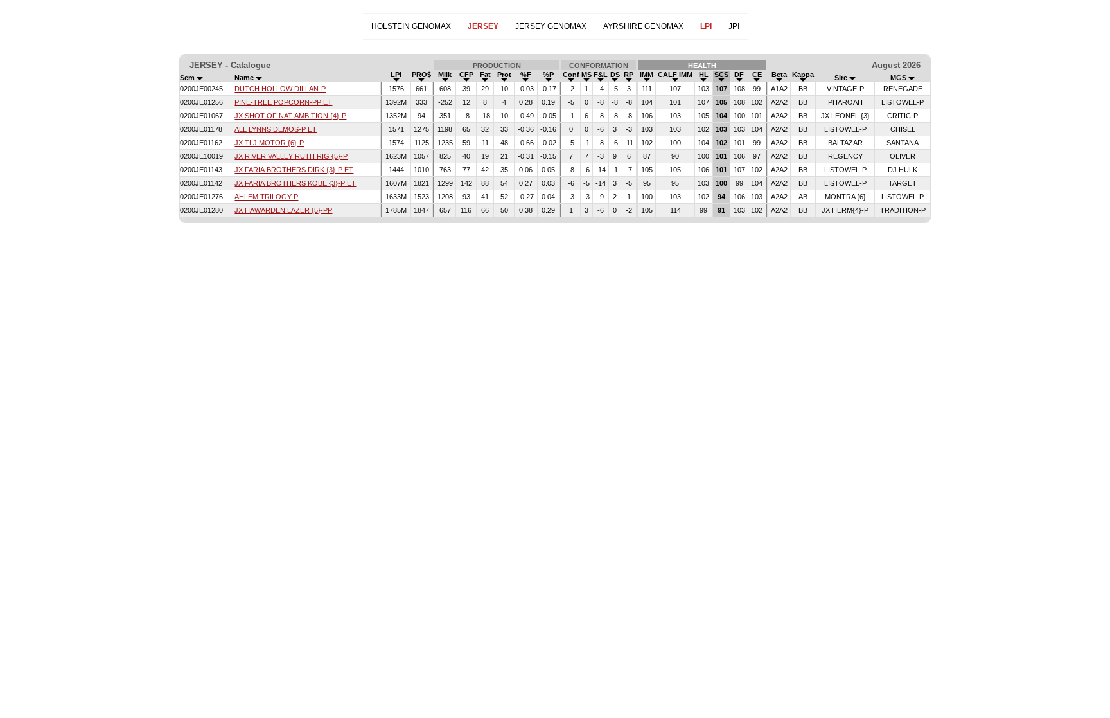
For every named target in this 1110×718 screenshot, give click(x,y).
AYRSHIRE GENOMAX (643, 26)
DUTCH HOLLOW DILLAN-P (280, 89)
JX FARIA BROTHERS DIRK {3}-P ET (293, 170)
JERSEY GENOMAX (550, 26)
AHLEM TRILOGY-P (266, 197)
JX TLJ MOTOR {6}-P (269, 143)
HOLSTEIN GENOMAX (411, 26)
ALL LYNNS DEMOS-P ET (275, 129)
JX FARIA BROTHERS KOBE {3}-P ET (295, 183)
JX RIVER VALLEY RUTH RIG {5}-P (291, 156)
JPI (733, 26)
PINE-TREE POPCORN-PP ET (283, 102)
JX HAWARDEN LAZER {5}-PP (283, 210)
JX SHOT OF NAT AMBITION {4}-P (290, 116)
